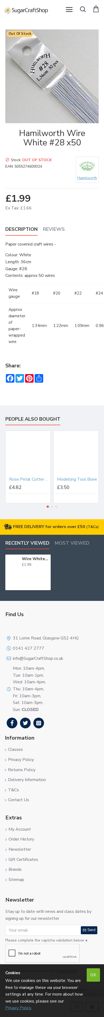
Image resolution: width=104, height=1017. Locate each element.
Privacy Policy (18, 1008)
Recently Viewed (27, 543)
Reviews (54, 229)
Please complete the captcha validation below (44, 940)
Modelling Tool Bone (77, 479)
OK (93, 975)
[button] (48, 507)
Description (21, 229)
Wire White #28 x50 (35, 559)
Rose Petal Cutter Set (29, 479)
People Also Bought (32, 419)
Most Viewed (72, 543)
